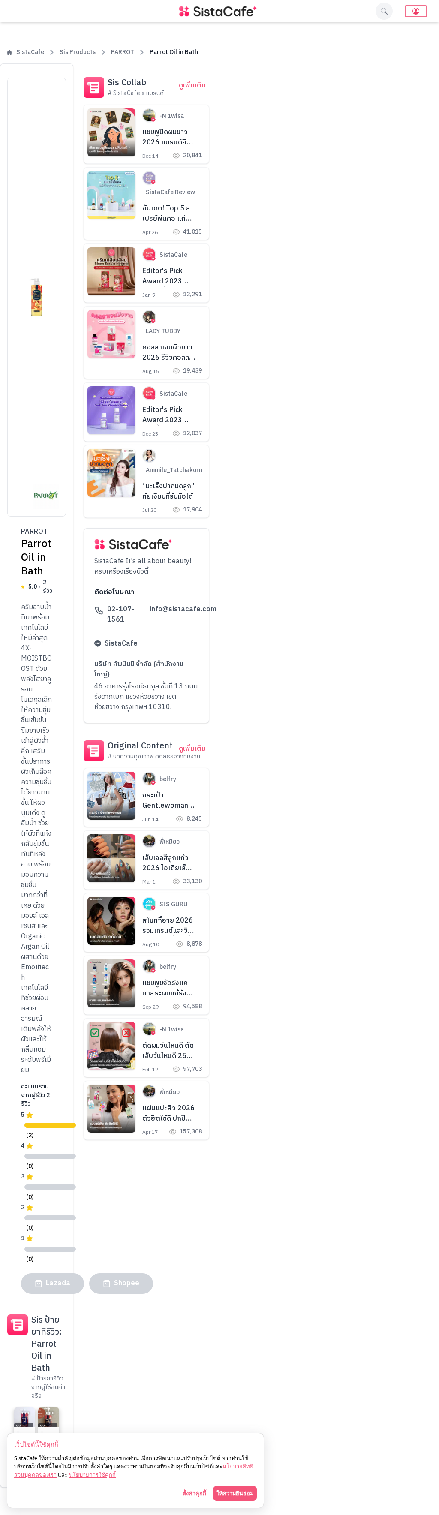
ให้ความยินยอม (234, 1493)
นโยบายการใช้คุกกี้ (92, 1475)
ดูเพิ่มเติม (192, 86)
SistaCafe (30, 52)
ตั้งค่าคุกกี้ (194, 1493)
